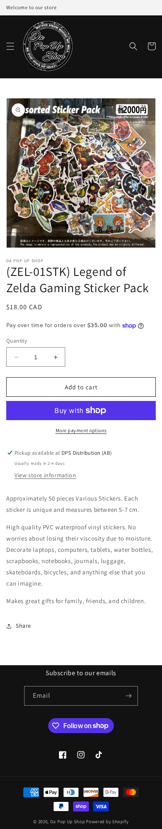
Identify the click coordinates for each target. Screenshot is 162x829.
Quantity (16, 340)
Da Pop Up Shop (67, 821)
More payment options (81, 430)
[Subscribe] (128, 696)
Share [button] (23, 625)
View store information (45, 475)
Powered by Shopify (107, 821)
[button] (10, 46)
